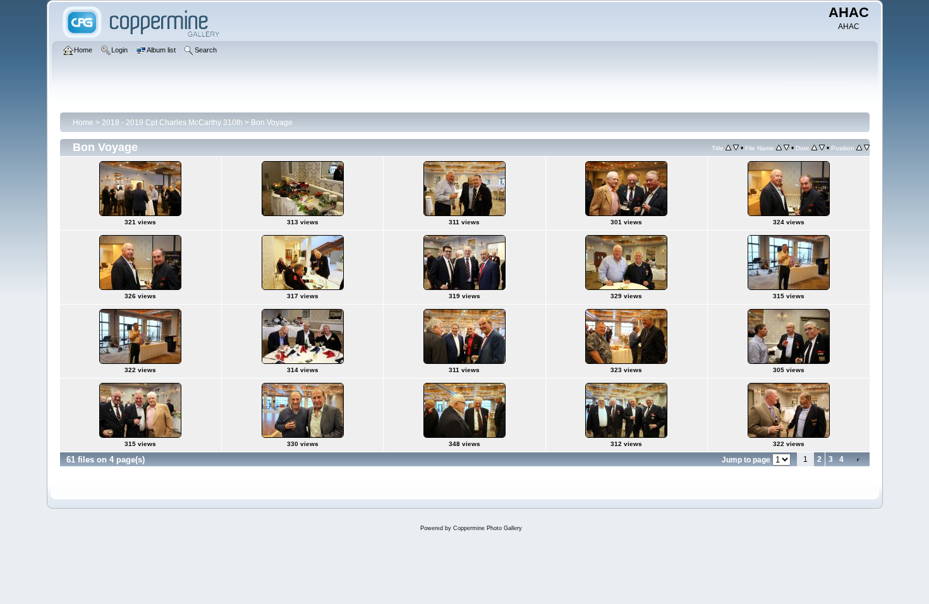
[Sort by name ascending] (779, 147)
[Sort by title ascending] (728, 147)
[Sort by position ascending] (859, 147)
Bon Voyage (272, 122)
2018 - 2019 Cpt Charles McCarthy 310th (172, 122)
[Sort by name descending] (786, 147)
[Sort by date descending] (822, 147)
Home (83, 122)
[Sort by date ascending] (814, 147)
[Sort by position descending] (867, 147)
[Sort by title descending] (736, 147)
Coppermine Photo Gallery (487, 528)
